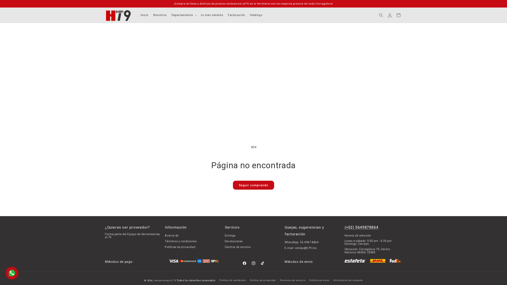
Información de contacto (348, 280)
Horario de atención (358, 235)
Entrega (230, 235)
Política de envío (319, 280)
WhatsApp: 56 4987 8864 (301, 242)
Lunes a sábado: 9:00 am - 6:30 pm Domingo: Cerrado (368, 242)
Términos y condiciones (181, 241)
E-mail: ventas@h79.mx (301, 248)
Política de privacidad (263, 280)
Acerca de (171, 235)
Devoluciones (234, 241)
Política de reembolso (232, 280)
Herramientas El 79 (165, 280)
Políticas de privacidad (180, 247)
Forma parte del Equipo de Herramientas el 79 (132, 236)
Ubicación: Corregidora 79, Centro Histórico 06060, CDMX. (367, 251)
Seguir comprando (253, 185)
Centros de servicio (238, 247)
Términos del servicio (293, 280)
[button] (183, 15)
